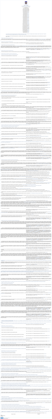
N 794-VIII (30, 49)
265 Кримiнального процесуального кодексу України (45, 182)
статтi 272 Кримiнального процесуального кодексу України (37, 181)
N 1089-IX (48, 183)
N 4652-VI (38, 52)
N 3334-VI (31, 57)
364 (22, 178)
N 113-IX (41, 309)
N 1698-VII (28, 23)
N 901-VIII (28, 26)
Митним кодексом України (19, 195)
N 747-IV (28, 13)
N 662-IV (49, 48)
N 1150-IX (28, 32)
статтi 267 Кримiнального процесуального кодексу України (25, 176)
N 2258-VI (46, 119)
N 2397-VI (28, 18)
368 (25, 178)
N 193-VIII (36, 57)
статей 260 (37, 182)
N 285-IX (28, 30)
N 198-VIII (28, 24)
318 (20, 178)
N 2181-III (28, 11)
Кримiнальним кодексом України (22, 147)
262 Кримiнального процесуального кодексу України (30, 184)
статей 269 (28, 185)
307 (17, 178)
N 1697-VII (48, 308)
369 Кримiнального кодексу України (34, 178)
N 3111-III (28, 12)
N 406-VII (45, 73)
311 (19, 178)
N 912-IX (28, 31)
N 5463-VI (49, 165)
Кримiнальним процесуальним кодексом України (43, 155)
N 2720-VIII (30, 309)
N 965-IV (41, 218)
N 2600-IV (28, 16)
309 (18, 178)
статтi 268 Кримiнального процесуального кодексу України (29, 186)
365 (24, 178)
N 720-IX (27, 102)
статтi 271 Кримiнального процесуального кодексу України (42, 163)
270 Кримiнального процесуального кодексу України (35, 185)
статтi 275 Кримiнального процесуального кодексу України (24, 188)
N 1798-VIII (28, 27)
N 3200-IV (27, 64)
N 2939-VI (28, 19)
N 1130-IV (47, 218)
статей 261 (23, 184)
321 (21, 178)
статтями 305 (15, 178)
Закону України (10, 115)
